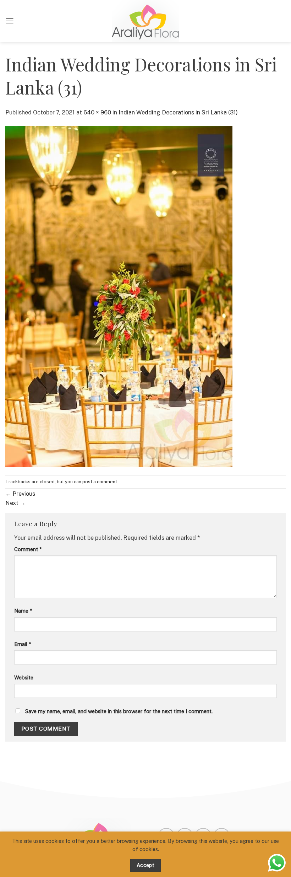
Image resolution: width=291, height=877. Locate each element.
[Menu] (9, 21)
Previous (20, 493)
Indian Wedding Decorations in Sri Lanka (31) (178, 112)
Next (15, 502)
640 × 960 (97, 112)
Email (22, 644)
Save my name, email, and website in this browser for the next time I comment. (119, 711)
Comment (28, 549)
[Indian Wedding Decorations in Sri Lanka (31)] (118, 295)
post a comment (99, 481)
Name (23, 611)
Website (23, 677)
